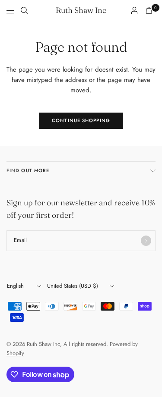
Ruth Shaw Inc (81, 10)
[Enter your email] (146, 241)
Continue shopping (81, 120)
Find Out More (27, 170)
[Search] (24, 10)
